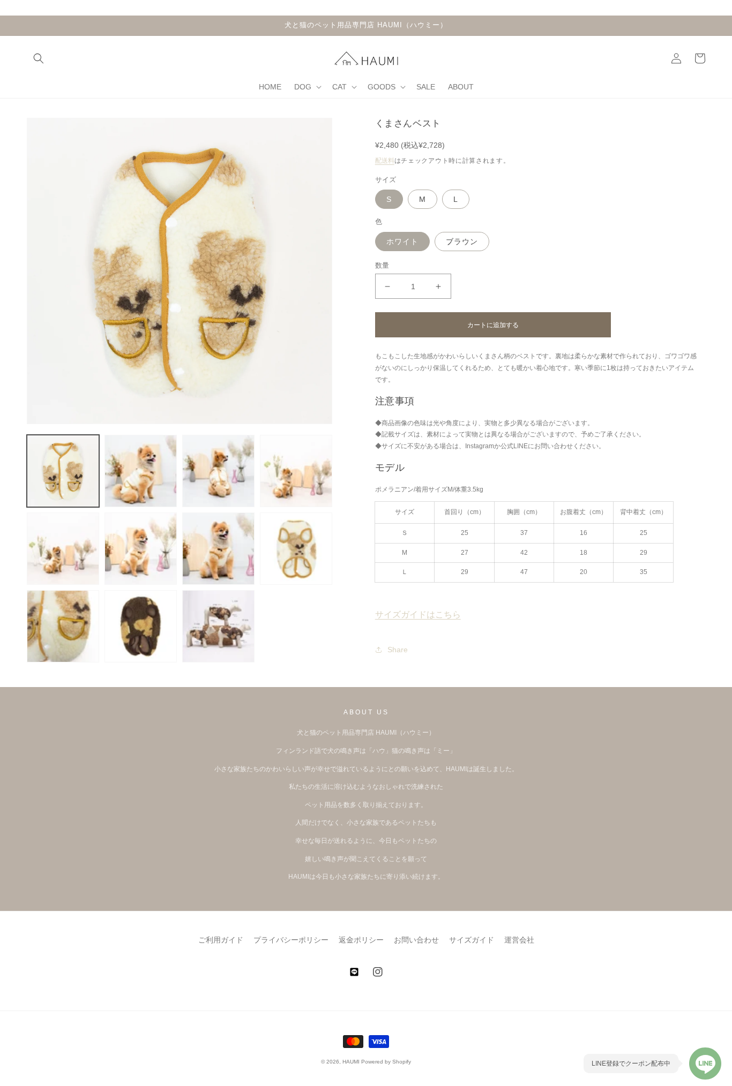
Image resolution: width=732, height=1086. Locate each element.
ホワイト (402, 241)
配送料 (384, 160)
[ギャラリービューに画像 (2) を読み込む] (140, 471)
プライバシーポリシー (290, 940)
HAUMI (351, 1062)
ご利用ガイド (220, 940)
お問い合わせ (416, 940)
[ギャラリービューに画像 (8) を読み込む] (296, 548)
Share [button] (397, 649)
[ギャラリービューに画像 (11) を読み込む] (140, 626)
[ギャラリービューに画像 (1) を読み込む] (63, 471)
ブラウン (462, 241)
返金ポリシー (361, 940)
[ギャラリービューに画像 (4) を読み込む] (296, 471)
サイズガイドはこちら (418, 614)
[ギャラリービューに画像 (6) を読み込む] (140, 548)
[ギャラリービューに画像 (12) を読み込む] (218, 626)
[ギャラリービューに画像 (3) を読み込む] (218, 471)
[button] (38, 58)
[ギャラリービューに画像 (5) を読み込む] (63, 548)
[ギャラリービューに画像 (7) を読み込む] (218, 548)
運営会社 (519, 940)
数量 (382, 265)
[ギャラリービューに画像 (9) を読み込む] (63, 626)
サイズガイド (471, 940)
